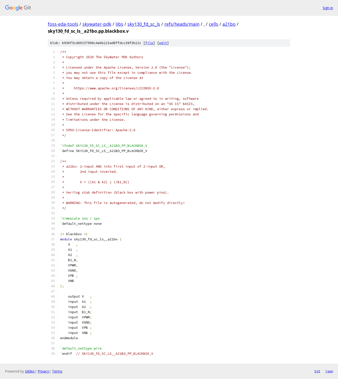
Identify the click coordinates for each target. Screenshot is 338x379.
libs (119, 24)
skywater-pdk (96, 24)
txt (317, 371)
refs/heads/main (181, 24)
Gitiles (30, 371)
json (329, 371)
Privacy (43, 371)
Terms (57, 371)
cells (213, 24)
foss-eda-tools (63, 24)
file (149, 43)
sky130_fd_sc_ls (143, 24)
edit (163, 43)
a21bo (229, 24)
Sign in (328, 7)
